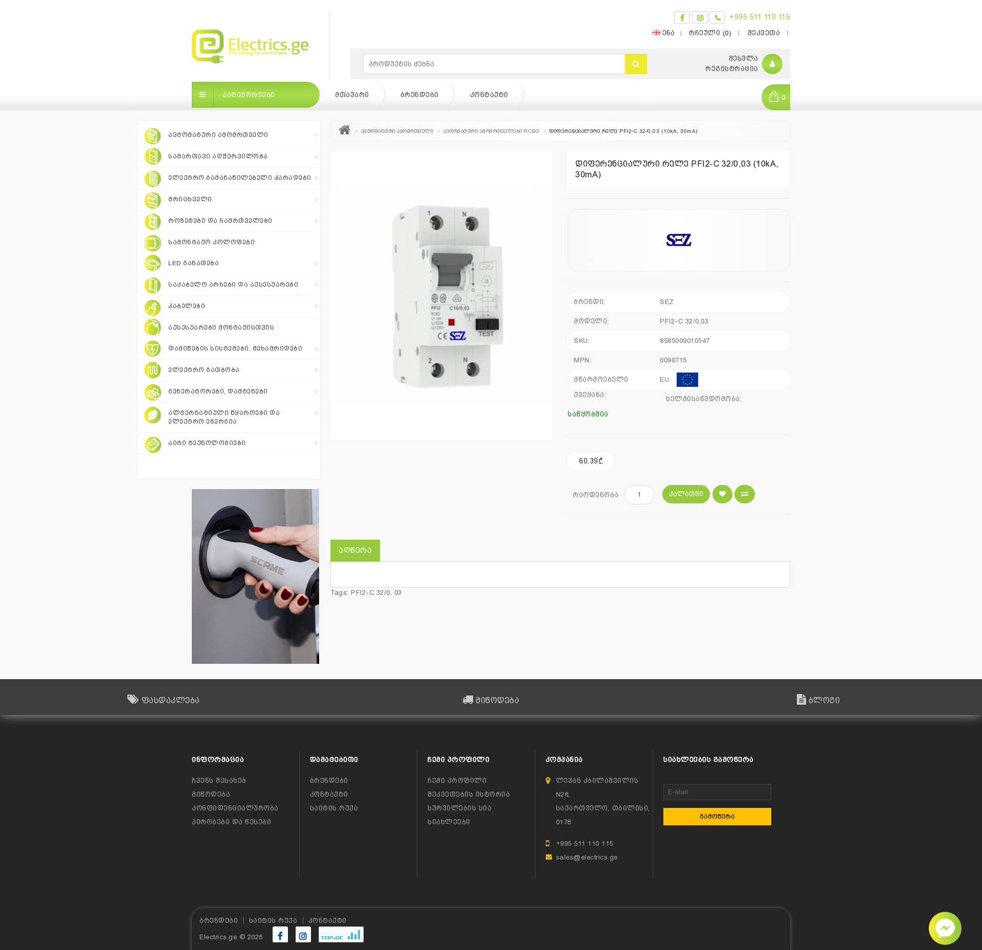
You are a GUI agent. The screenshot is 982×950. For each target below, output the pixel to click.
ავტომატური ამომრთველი (218, 134)
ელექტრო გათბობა (204, 370)
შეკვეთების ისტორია (469, 794)
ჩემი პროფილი (457, 780)
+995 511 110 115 (759, 17)
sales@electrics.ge (587, 857)
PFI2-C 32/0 (370, 592)
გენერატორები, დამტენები (218, 391)
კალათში (686, 494)
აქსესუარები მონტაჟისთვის (221, 327)
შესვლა (743, 58)
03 (398, 592)
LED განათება (193, 263)
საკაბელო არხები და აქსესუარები (233, 284)
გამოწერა (717, 816)
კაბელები (186, 306)
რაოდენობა (596, 495)
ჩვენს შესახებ (219, 780)
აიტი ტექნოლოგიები (207, 443)
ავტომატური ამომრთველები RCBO (491, 131)
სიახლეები (449, 822)
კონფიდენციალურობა (235, 808)
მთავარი (352, 95)
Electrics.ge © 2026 (231, 937)
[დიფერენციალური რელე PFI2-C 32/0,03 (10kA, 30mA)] (441, 295)
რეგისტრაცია (731, 69)
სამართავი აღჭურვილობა (218, 156)
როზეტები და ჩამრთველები (220, 220)
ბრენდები (419, 95)
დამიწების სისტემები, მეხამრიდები (235, 348)
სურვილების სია (460, 808)
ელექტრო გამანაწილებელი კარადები (239, 177)
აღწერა (355, 550)
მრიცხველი (190, 199)
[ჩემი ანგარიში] (772, 64)
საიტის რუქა (334, 808)
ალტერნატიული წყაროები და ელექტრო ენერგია (224, 417)
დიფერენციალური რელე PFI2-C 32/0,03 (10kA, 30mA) (623, 131)
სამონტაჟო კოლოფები (211, 242)
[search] (636, 64)
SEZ (667, 302)
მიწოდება (211, 794)
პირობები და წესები (231, 822)
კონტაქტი (489, 95)
